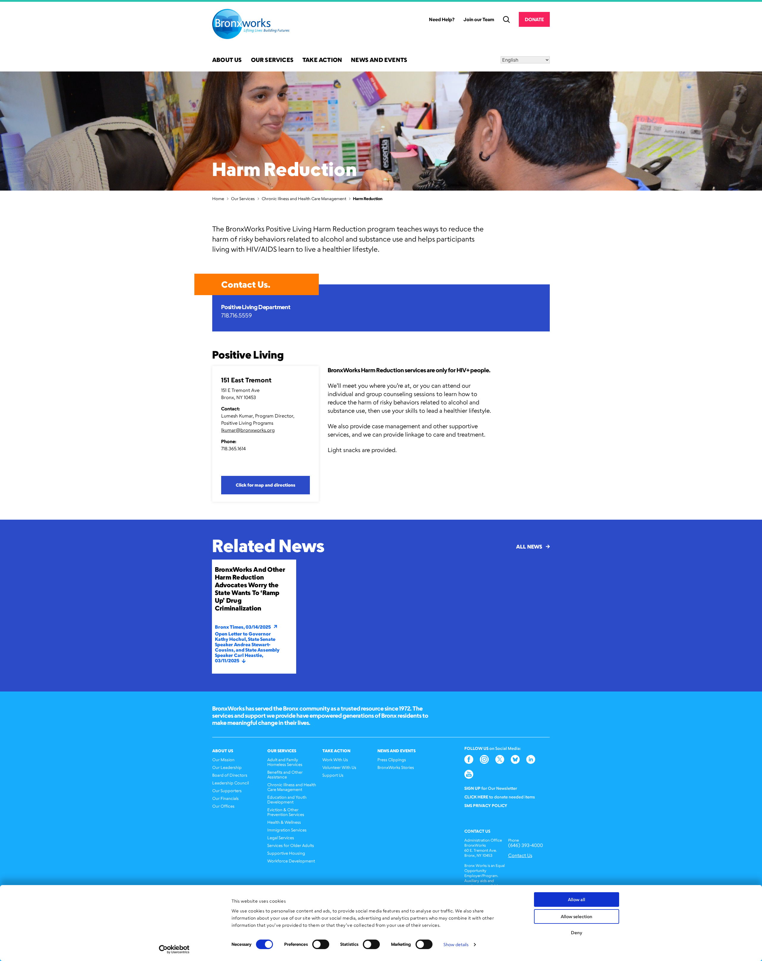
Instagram (484, 759)
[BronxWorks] (250, 24)
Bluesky (515, 759)
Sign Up (472, 788)
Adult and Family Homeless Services (284, 762)
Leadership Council (230, 782)
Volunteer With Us (339, 767)
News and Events (379, 60)
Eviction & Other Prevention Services (285, 812)
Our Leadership (227, 767)
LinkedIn (530, 759)
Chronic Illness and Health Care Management (304, 198)
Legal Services (280, 837)
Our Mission (223, 759)
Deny (576, 932)
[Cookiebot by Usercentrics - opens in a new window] (174, 949)
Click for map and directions (265, 485)
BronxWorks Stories (395, 767)
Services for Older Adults (290, 845)
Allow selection (576, 916)
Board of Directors (229, 775)
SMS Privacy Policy (485, 805)
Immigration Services (287, 829)
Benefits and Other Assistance (285, 774)
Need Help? (442, 19)
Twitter (499, 759)
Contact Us (520, 855)
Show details (456, 944)
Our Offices (223, 806)
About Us (227, 60)
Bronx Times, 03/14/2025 (243, 627)
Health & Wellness (284, 822)
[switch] (320, 944)
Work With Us (335, 759)
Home (218, 198)
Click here (476, 796)
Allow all (576, 899)
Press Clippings (391, 759)
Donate (534, 19)
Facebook (468, 759)
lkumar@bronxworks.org (248, 430)
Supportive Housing (286, 853)
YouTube (468, 774)
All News (529, 546)
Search (506, 19)
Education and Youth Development (287, 799)
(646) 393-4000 (525, 845)
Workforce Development (291, 860)
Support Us (332, 775)
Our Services (272, 60)
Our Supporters (227, 790)
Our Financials (225, 798)
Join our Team (478, 19)
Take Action (322, 60)
